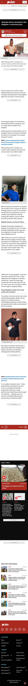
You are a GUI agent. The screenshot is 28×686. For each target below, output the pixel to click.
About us (3, 652)
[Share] (25, 31)
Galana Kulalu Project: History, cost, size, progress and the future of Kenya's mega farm (17, 587)
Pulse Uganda (5, 673)
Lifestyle (3, 645)
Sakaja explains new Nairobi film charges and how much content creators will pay (17, 579)
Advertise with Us (5, 656)
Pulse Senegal (20, 667)
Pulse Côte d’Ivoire (19, 671)
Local (8, 5)
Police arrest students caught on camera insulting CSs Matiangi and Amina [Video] (19, 507)
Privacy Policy (20, 652)
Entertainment (5, 643)
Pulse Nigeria (4, 667)
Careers (18, 643)
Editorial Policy (20, 655)
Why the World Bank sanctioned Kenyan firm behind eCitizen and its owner (16, 605)
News (5, 5)
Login (24, 2)
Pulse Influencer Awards (20, 659)
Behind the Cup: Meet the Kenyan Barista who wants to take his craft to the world (17, 613)
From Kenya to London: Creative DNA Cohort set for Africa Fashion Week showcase (17, 596)
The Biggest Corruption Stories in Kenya (13, 487)
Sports (18, 640)
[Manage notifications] (25, 683)
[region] (14, 505)
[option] (7, 505)
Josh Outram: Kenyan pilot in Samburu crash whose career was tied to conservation (17, 570)
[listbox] (14, 505)
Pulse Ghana (4, 670)
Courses (18, 645)
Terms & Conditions (6, 660)
